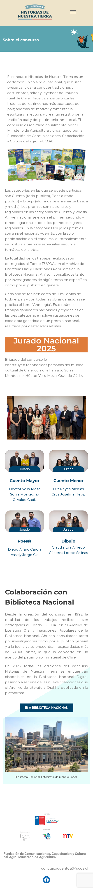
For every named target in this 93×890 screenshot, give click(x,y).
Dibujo (68, 541)
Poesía (25, 541)
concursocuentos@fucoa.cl (64, 868)
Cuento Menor (68, 480)
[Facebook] (46, 879)
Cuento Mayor (25, 480)
